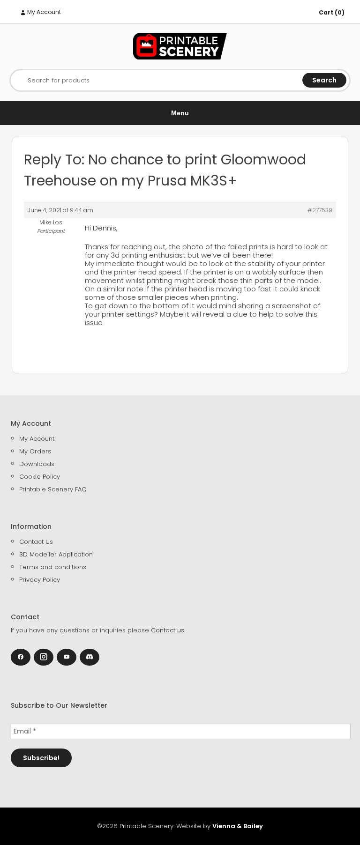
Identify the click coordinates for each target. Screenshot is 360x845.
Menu (180, 113)
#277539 (320, 210)
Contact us (167, 630)
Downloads (36, 464)
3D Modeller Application (56, 554)
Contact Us (36, 541)
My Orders (35, 451)
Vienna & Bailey (237, 826)
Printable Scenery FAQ (53, 489)
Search (324, 80)
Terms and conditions (52, 567)
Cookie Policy (39, 476)
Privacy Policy (39, 579)
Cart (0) (332, 12)
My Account (43, 12)
